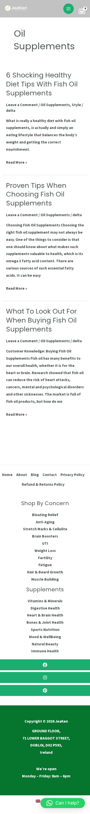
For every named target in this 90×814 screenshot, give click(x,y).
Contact (49, 474)
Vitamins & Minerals (45, 601)
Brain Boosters (45, 536)
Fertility (45, 557)
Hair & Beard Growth (45, 572)
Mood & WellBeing (45, 636)
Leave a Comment (22, 104)
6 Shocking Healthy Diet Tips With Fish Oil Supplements (42, 84)
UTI (45, 543)
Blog (35, 474)
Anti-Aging (45, 522)
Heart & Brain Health (45, 615)
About (21, 474)
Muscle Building (45, 579)
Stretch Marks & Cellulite (45, 529)
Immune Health (45, 651)
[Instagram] (45, 677)
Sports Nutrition (45, 629)
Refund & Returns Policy (43, 484)
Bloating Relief (45, 514)
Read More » (16, 162)
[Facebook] (45, 664)
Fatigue (45, 564)
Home (7, 474)
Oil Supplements (55, 104)
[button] (62, 803)
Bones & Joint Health (45, 622)
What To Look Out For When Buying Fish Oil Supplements (41, 320)
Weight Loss (45, 550)
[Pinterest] (45, 690)
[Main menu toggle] (68, 8)
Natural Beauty (45, 644)
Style (76, 104)
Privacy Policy (72, 474)
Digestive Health (45, 608)
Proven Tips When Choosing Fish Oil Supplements (36, 194)
